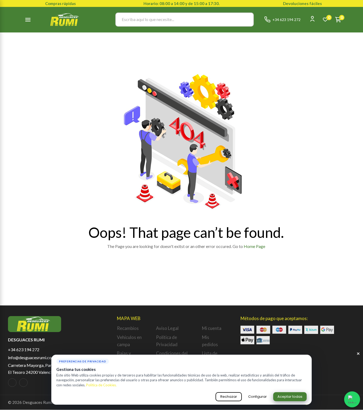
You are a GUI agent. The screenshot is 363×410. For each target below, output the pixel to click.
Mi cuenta (211, 328)
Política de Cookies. (101, 385)
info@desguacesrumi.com (31, 357)
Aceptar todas (289, 396)
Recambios (128, 328)
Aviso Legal (167, 328)
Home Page (254, 246)
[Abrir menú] (28, 20)
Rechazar (228, 396)
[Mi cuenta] (312, 18)
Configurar (257, 396)
